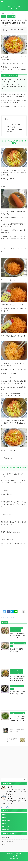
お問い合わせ (5, 837)
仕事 (5, 817)
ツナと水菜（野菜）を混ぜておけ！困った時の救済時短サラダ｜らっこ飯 (17, 718)
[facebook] (8, 611)
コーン (8, 617)
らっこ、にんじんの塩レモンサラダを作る (14, 126)
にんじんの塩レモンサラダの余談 (14, 131)
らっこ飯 (6, 826)
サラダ (12, 617)
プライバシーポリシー (8, 841)
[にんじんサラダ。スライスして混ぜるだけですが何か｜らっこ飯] (12, 611)
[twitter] (4, 611)
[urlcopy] (23, 611)
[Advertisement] (14, 564)
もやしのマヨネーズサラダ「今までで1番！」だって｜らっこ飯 (17, 635)
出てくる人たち (6, 807)
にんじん (5, 617)
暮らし (6, 814)
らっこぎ (14, 8)
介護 (5, 823)
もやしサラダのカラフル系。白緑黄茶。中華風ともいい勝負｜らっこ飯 (17, 678)
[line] (16, 611)
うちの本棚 (7, 820)
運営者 (4, 844)
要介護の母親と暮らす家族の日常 (14, 853)
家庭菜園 (6, 829)
